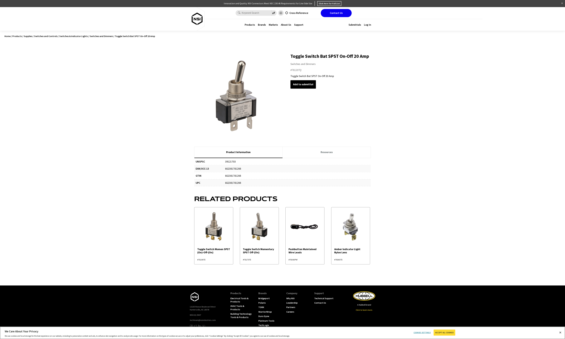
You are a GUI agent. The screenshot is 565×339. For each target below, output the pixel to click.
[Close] (560, 332)
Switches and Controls (46, 36)
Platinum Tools (266, 320)
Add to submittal (303, 84)
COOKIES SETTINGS (422, 332)
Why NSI (290, 298)
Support (298, 24)
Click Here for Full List (329, 3)
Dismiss (562, 3)
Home (7, 36)
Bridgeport (264, 298)
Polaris (262, 302)
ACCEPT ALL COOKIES (444, 332)
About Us (286, 24)
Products (250, 24)
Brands (262, 24)
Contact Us (336, 13)
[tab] (238, 152)
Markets (273, 24)
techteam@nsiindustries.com (203, 320)
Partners (290, 307)
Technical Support (323, 298)
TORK (261, 307)
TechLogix (263, 325)
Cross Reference (298, 13)
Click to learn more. (364, 310)
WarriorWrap (265, 311)
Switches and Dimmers (101, 36)
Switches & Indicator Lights (73, 36)
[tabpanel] (282, 174)
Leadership (292, 302)
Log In (367, 24)
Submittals (355, 24)
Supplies (28, 36)
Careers (290, 311)
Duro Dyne (263, 316)
